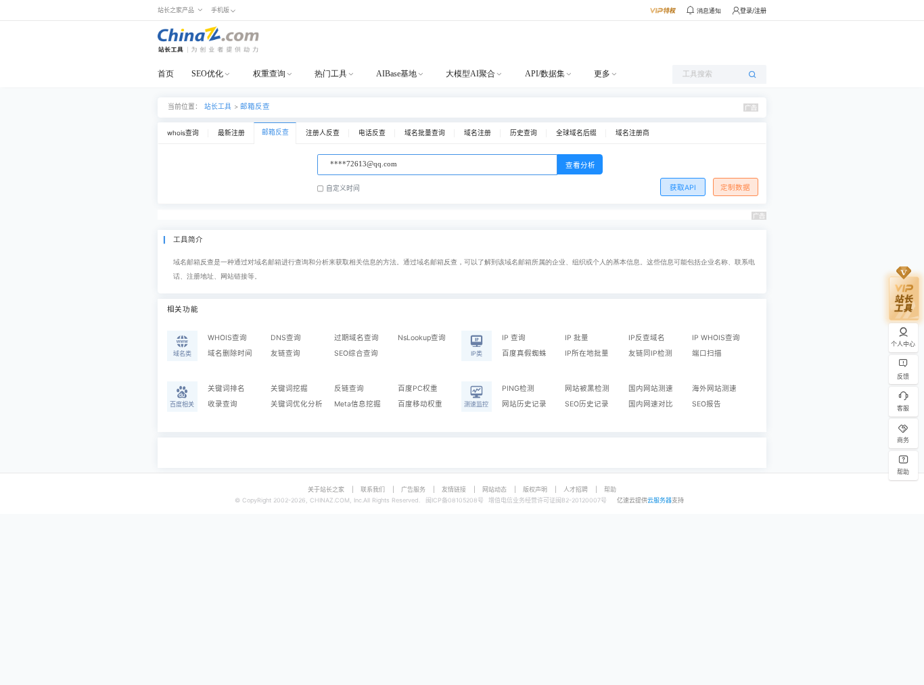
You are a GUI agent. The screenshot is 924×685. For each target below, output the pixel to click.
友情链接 (454, 489)
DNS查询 (286, 337)
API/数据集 (545, 73)
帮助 (610, 489)
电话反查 (372, 133)
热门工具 (331, 73)
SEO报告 (706, 404)
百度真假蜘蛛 (524, 353)
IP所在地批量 (587, 353)
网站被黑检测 (587, 388)
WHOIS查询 (227, 337)
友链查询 (285, 353)
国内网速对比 (650, 404)
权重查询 (269, 73)
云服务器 (659, 500)
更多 (602, 73)
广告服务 (413, 489)
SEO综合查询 (356, 353)
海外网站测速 (714, 388)
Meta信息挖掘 (357, 404)
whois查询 (183, 133)
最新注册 (231, 133)
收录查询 (222, 404)
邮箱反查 (255, 106)
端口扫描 (707, 353)
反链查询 (349, 388)
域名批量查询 (425, 133)
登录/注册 (753, 10)
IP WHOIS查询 (716, 337)
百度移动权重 (420, 404)
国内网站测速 (650, 388)
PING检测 (518, 388)
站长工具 (217, 106)
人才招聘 (575, 489)
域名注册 (477, 133)
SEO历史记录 (587, 404)
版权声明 (535, 489)
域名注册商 (632, 133)
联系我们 (373, 489)
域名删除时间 (230, 353)
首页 (166, 73)
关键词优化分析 (297, 404)
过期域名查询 (356, 337)
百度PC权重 (418, 388)
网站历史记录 (524, 404)
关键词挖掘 (289, 388)
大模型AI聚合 (470, 73)
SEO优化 (207, 73)
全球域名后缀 (576, 133)
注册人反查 (323, 133)
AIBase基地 (396, 73)
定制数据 (735, 187)
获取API (683, 187)
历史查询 (523, 133)
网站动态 (494, 489)
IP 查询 (514, 337)
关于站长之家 (326, 489)
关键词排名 (226, 388)
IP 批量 (576, 337)
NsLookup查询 (422, 337)
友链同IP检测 (650, 353)
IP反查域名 (646, 337)
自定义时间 (343, 188)
